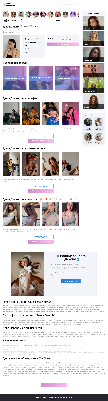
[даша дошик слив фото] (11, 113)
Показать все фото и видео (41, 141)
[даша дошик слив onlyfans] (70, 164)
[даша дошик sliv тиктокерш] (70, 113)
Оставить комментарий (54, 385)
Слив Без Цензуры (63, 44)
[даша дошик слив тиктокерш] (50, 164)
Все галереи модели (41, 136)
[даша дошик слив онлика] (50, 214)
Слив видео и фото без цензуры (41, 236)
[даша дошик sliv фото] (31, 113)
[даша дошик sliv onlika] (11, 214)
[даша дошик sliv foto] (50, 113)
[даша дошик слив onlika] (31, 214)
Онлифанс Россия (45, 4)
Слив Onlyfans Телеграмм (67, 4)
